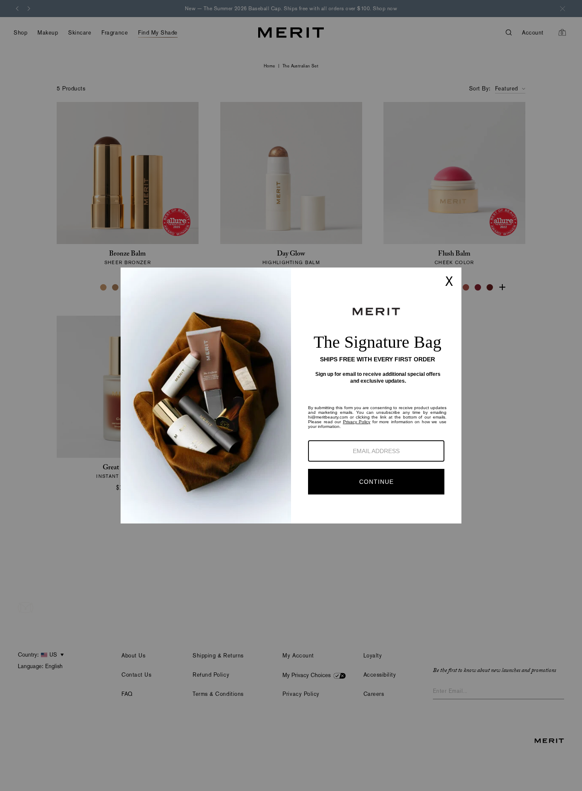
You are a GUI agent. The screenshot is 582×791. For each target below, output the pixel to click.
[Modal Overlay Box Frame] (291, 395)
